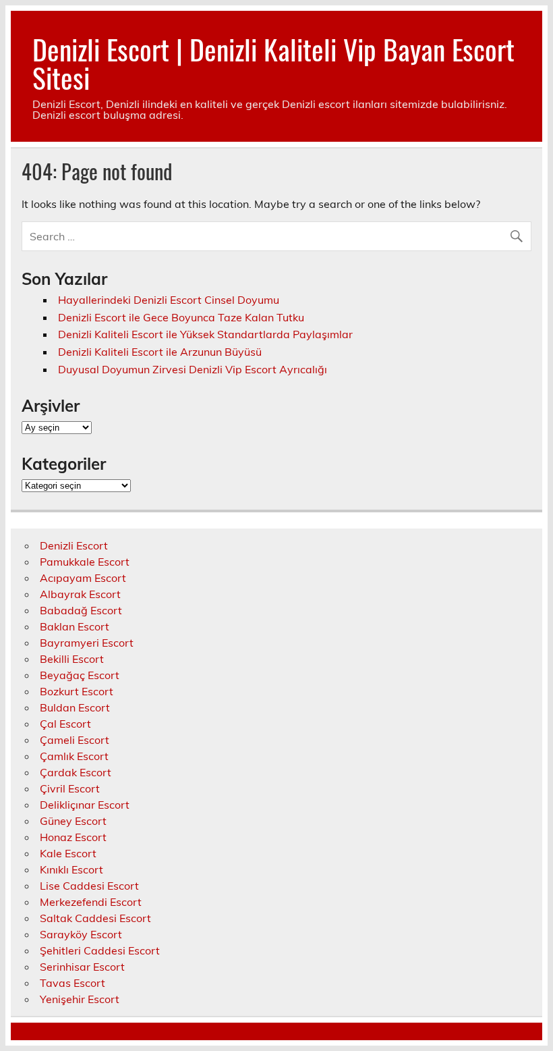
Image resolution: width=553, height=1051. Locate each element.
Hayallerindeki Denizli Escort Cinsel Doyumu (170, 299)
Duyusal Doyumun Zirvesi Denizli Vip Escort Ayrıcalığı (192, 369)
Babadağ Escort (81, 610)
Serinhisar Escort (82, 966)
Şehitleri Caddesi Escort (100, 950)
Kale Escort (68, 853)
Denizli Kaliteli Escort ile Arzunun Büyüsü (160, 351)
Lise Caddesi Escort (89, 885)
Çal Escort (65, 723)
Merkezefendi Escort (91, 902)
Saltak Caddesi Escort (95, 918)
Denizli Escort (74, 545)
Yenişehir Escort (79, 999)
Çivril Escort (70, 788)
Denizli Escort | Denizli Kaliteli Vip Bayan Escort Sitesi (273, 63)
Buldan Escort (75, 707)
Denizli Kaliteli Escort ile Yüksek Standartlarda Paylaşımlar (205, 334)
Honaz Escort (73, 837)
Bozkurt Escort (76, 691)
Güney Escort (73, 821)
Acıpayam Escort (83, 578)
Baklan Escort (74, 626)
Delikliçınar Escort (84, 804)
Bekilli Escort (72, 659)
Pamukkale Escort (84, 561)
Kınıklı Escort (71, 869)
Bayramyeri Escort (87, 642)
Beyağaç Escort (79, 675)
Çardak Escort (75, 772)
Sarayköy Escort (81, 934)
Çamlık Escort (74, 756)
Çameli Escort (74, 740)
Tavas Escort (72, 983)
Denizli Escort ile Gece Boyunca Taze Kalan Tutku (181, 317)
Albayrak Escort (80, 594)
